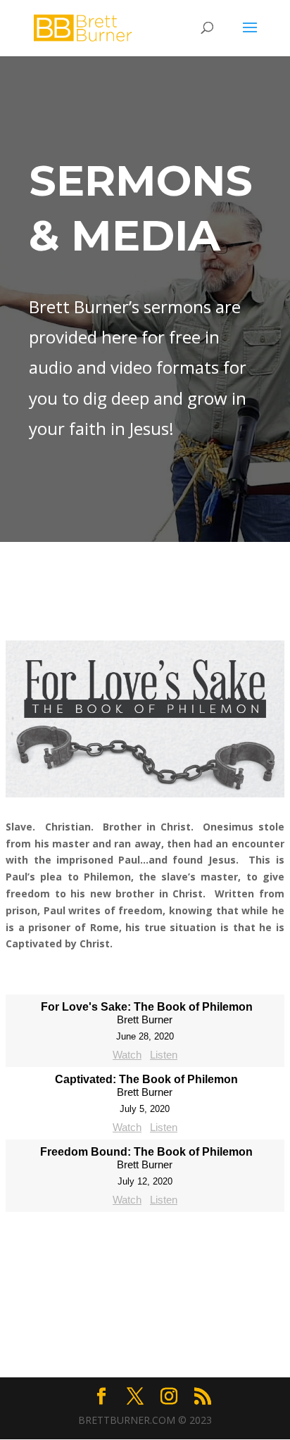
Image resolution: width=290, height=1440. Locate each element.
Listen (163, 1055)
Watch (127, 1055)
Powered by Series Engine (145, 1240)
